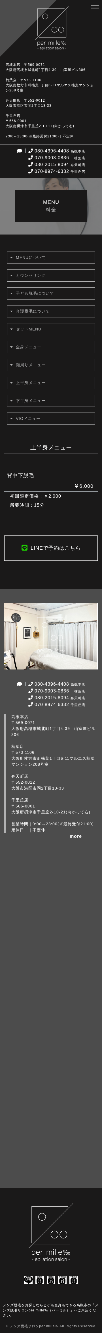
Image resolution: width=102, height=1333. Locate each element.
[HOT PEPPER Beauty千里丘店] (73, 1280)
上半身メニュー (31, 382)
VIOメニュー (28, 418)
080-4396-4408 (60, 150)
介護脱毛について (33, 311)
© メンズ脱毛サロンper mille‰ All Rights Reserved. (51, 1326)
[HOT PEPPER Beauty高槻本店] (39, 1280)
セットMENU (28, 329)
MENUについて (31, 257)
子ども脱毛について (35, 293)
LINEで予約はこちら (56, 548)
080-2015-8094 (60, 164)
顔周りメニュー (31, 365)
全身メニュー (28, 347)
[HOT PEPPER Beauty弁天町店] (62, 1280)
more (76, 836)
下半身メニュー (31, 400)
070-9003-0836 (60, 157)
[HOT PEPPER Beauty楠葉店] (51, 1280)
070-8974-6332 (60, 171)
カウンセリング (31, 275)
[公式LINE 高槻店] (28, 1280)
